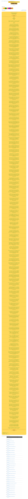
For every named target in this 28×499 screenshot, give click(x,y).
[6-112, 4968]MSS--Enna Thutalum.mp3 (11, 442)
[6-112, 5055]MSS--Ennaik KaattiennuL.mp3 (11, 494)
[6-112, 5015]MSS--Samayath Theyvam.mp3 (11, 473)
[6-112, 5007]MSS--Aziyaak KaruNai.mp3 (11, 469)
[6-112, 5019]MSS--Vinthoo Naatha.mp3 (11, 475)
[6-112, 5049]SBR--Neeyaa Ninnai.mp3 (10, 490)
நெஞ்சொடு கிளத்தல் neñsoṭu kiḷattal (4, 10)
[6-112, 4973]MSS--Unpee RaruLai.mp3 (11, 448)
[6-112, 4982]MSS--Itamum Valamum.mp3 (11, 456)
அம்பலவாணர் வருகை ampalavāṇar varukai (23, 10)
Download (8, 439)
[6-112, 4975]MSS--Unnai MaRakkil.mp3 (11, 450)
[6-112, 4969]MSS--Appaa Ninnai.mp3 (10, 444)
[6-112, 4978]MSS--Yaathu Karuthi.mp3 (10, 452)
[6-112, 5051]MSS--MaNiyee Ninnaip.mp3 (11, 492)
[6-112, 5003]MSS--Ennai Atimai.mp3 (10, 467)
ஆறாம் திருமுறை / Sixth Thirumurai (14, 12)
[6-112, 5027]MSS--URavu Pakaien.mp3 (11, 479)
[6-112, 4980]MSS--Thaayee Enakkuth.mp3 (11, 454)
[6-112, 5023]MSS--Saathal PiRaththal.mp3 (11, 477)
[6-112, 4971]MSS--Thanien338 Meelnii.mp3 (11, 446)
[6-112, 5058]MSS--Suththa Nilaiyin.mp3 (11, 496)
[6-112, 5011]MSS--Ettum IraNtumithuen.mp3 (11, 471)
